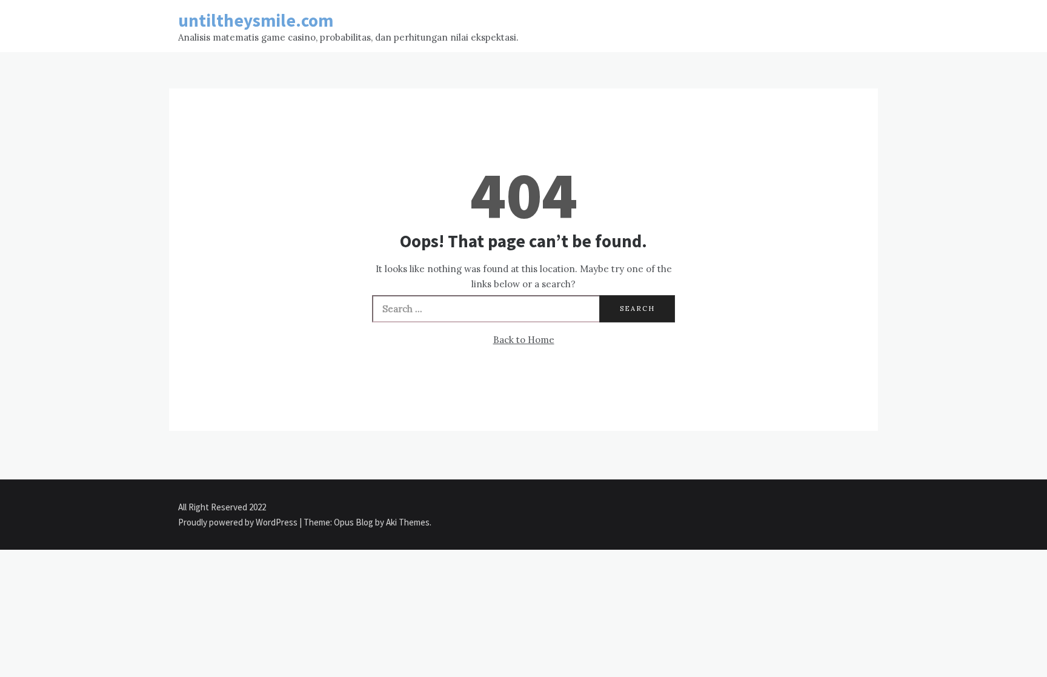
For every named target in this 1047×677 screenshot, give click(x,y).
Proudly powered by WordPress (238, 522)
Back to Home (523, 339)
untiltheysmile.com (255, 20)
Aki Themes (408, 522)
